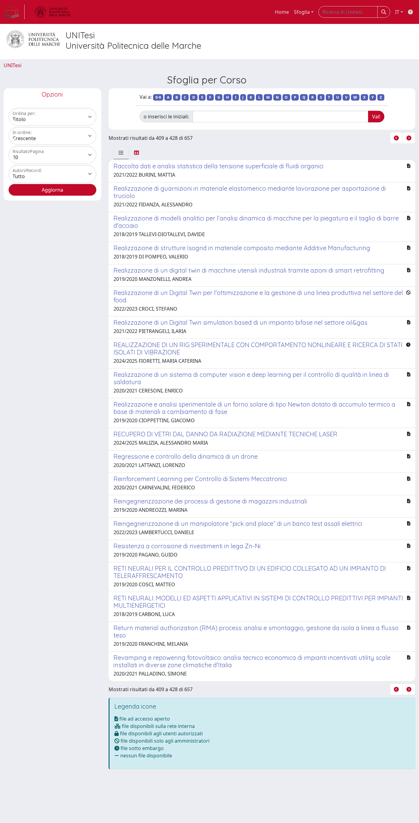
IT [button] (397, 12)
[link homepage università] (52, 12)
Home (282, 12)
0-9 (158, 97)
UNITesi (12, 65)
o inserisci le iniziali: (166, 116)
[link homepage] (14, 12)
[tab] (121, 152)
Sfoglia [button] (302, 12)
